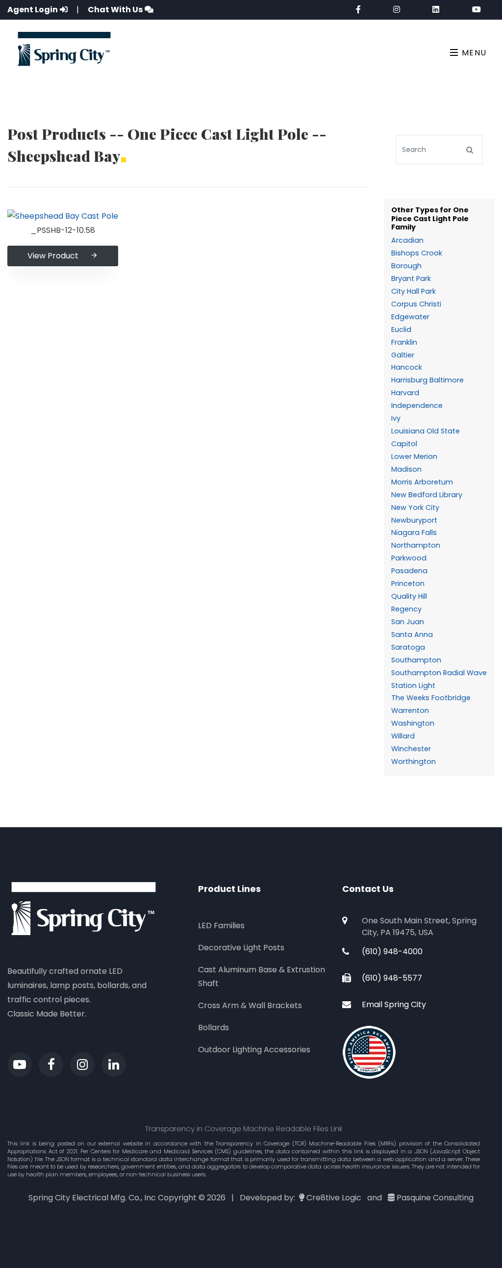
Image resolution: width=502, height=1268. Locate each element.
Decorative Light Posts (241, 947)
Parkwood (409, 558)
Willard (403, 736)
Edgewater (410, 317)
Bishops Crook (416, 253)
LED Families (221, 925)
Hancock (406, 367)
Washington (412, 723)
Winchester (411, 749)
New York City (415, 507)
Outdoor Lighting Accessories (254, 1049)
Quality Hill (409, 596)
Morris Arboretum (422, 482)
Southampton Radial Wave (439, 673)
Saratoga (408, 647)
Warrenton (410, 710)
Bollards (213, 1027)
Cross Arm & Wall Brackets (250, 1005)
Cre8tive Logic (333, 1197)
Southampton (416, 660)
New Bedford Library (426, 495)
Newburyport (414, 520)
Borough (406, 266)
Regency (406, 609)
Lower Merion (414, 456)
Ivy (396, 418)
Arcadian (407, 240)
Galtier (402, 355)
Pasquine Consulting (435, 1197)
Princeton (408, 583)
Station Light (413, 685)
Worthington (413, 761)
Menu (473, 52)
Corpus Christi (416, 304)
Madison (406, 469)
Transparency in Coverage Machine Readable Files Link (244, 1128)
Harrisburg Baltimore (427, 380)
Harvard (405, 393)
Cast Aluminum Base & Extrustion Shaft (261, 976)
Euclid (401, 329)
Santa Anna (412, 634)
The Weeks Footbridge (431, 698)
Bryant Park (411, 278)
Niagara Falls (414, 532)
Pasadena (409, 571)
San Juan (407, 622)
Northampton (415, 545)
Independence (417, 405)
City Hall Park (413, 291)
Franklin (404, 342)
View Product (52, 255)
